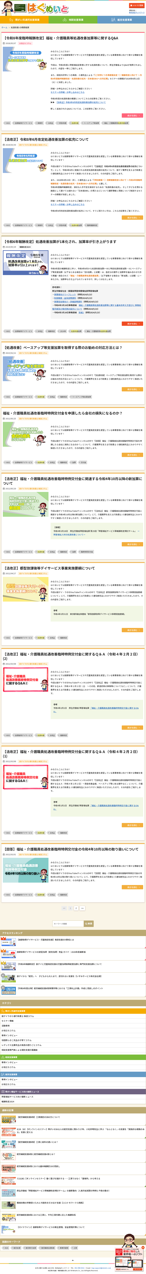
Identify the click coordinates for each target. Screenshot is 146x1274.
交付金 (83, 462)
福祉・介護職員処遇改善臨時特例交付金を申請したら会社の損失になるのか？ (63, 413)
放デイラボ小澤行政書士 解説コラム (18, 1016)
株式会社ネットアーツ (137, 12)
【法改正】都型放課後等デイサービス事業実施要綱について (49, 567)
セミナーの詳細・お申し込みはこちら (68, 92)
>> (82, 908)
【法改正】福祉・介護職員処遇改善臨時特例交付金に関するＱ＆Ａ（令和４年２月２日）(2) (71, 656)
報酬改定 (51, 331)
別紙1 (81, 312)
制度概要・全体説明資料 (65, 298)
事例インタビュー (10, 1035)
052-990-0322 (79, 1268)
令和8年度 (62, 123)
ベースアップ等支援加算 (81, 397)
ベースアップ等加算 (91, 123)
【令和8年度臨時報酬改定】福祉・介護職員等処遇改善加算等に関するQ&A (60, 37)
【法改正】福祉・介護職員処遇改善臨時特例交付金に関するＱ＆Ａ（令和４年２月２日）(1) (71, 753)
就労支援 (17, 1248)
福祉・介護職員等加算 (116, 123)
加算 (77, 225)
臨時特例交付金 (87, 552)
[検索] (89, 924)
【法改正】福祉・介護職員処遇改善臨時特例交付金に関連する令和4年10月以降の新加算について (72, 481)
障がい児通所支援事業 (27, 19)
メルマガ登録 (138, 5)
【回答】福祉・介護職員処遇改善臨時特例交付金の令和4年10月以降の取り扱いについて (71, 849)
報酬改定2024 (8, 1101)
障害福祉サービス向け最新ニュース (17, 1096)
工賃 (75, 1248)
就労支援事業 (124, 19)
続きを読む (132, 115)
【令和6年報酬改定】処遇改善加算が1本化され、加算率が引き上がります (59, 241)
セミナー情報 (8, 1020)
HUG (8, 123)
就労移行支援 (31, 1248)
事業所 (40, 123)
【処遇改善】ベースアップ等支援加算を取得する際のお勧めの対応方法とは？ (62, 347)
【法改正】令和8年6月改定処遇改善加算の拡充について (81, 102)
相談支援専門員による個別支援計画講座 (19, 1049)
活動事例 (6, 1025)
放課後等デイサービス (23, 123)
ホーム (4, 27)
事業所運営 (64, 1248)
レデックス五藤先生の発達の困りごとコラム (21, 1045)
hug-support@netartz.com (101, 1268)
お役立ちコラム (9, 1030)
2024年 (63, 331)
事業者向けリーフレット (65, 294)
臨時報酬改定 (92, 225)
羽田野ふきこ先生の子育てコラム (17, 1040)
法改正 (50, 123)
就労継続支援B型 (47, 1248)
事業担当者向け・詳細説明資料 (68, 301)
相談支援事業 (76, 19)
